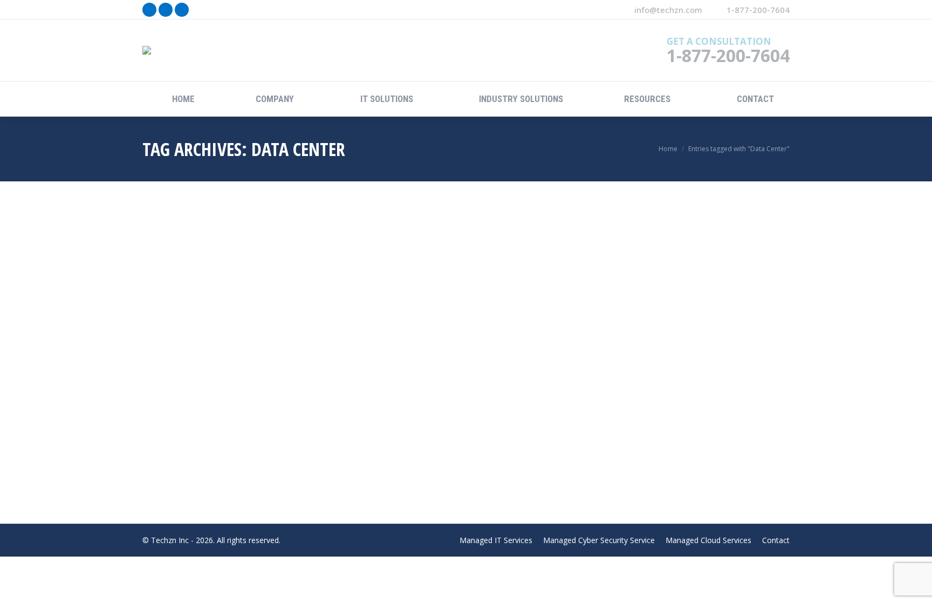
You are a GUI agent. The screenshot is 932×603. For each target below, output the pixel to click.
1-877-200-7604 (758, 9)
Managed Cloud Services (199, 427)
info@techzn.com (668, 9)
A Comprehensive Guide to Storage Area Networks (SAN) (275, 410)
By (280, 427)
